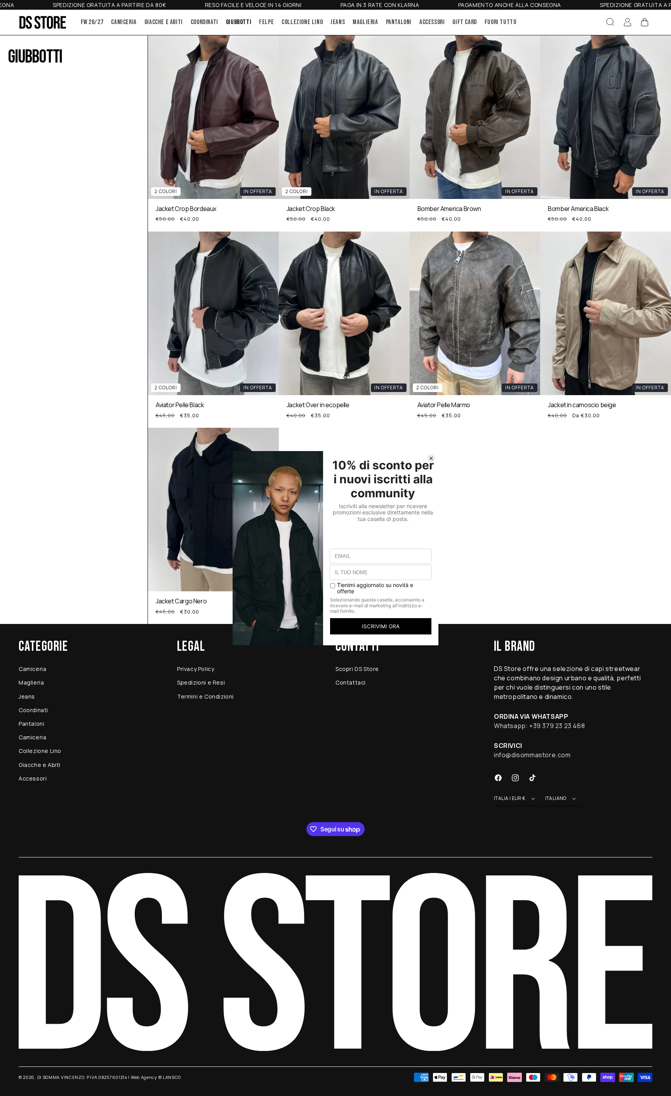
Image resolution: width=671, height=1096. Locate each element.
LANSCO (172, 1077)
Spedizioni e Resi (201, 682)
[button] (610, 22)
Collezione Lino (40, 750)
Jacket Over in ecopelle (318, 405)
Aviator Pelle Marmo (443, 405)
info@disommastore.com (532, 755)
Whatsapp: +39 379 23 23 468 (539, 725)
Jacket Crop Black (311, 209)
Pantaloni (31, 723)
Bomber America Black (578, 209)
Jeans (27, 696)
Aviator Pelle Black (180, 405)
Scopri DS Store (357, 669)
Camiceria (32, 669)
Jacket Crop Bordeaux (186, 209)
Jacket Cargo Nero (181, 601)
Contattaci (351, 682)
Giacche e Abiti (40, 764)
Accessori (33, 778)
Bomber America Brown (449, 209)
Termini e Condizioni (205, 696)
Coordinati (33, 710)
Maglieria (31, 682)
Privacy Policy (195, 669)
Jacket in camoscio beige (582, 405)
